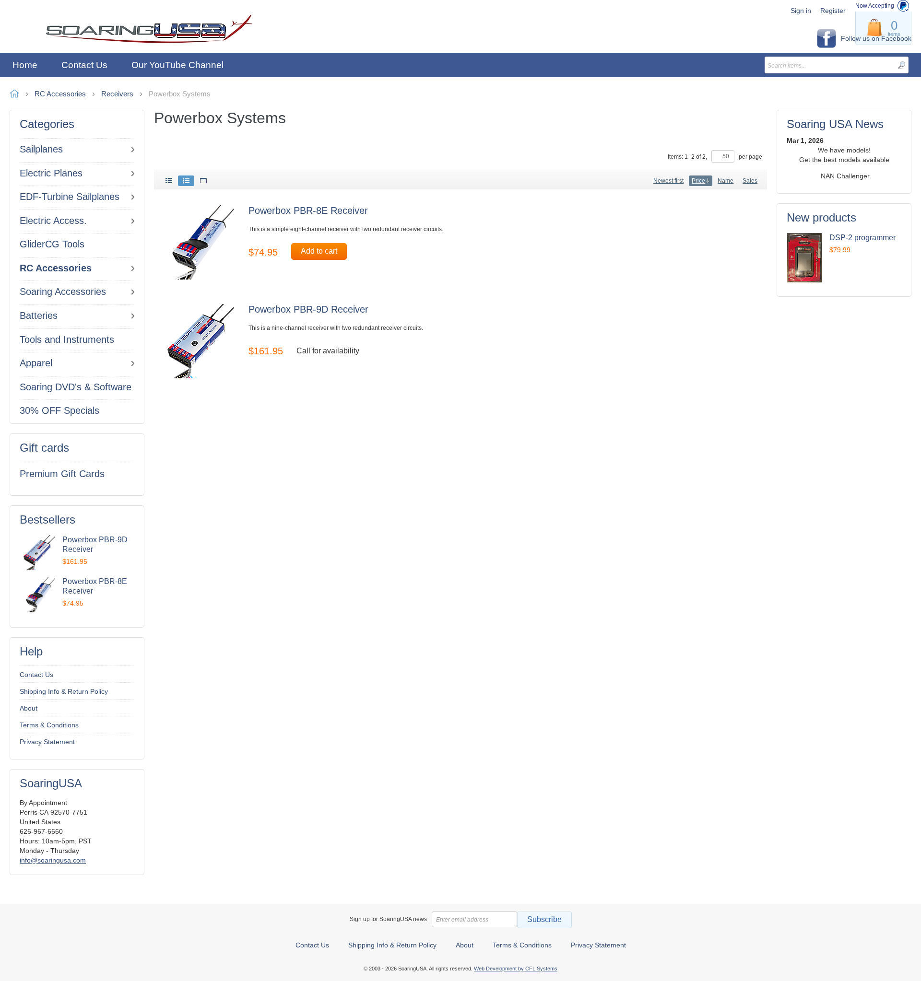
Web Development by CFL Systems (515, 968)
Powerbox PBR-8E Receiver (308, 210)
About (28, 708)
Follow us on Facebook (876, 38)
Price (698, 180)
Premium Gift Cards (62, 473)
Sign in (801, 10)
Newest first (668, 180)
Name (725, 180)
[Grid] (169, 180)
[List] (186, 180)
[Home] (149, 29)
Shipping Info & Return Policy (64, 691)
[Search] (901, 65)
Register (833, 10)
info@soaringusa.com (53, 860)
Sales (750, 180)
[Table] (203, 180)
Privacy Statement (47, 742)
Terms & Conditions (49, 725)
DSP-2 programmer (862, 238)
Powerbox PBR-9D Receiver (308, 309)
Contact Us (36, 674)
